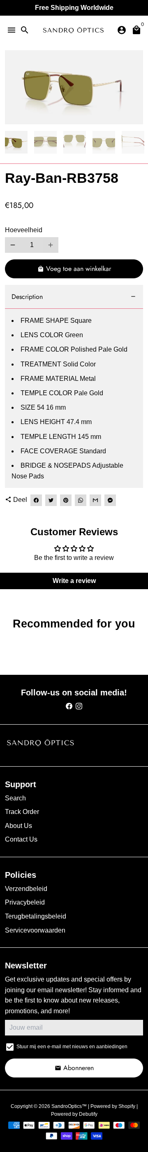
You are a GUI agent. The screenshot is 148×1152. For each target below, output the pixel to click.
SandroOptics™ (69, 1106)
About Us (18, 825)
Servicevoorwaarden (35, 930)
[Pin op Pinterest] (66, 500)
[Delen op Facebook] (36, 500)
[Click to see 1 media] (16, 142)
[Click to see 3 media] (74, 142)
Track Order (22, 811)
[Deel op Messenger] (110, 500)
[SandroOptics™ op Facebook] (69, 706)
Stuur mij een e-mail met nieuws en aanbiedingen (71, 1046)
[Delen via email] (95, 500)
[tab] (74, 297)
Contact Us (21, 839)
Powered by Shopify (112, 1106)
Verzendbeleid (26, 888)
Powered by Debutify (74, 1114)
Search (15, 798)
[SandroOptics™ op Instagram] (79, 706)
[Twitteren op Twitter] (51, 500)
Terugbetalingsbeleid (35, 916)
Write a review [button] (74, 580)
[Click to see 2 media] (45, 142)
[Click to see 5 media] (133, 142)
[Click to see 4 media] (103, 142)
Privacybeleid (25, 902)
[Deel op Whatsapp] (80, 500)
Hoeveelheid (23, 229)
